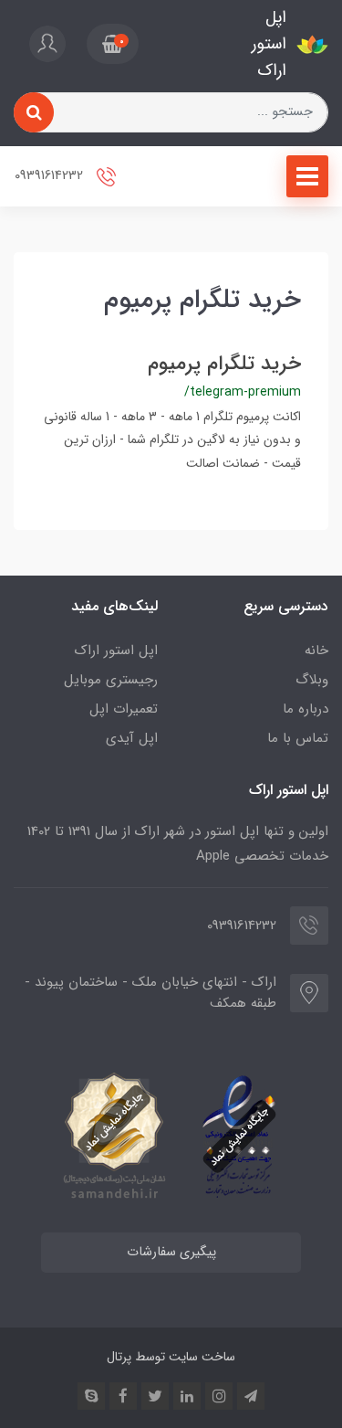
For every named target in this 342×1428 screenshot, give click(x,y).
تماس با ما (297, 738)
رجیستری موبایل (111, 680)
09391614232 (51, 176)
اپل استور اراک (116, 650)
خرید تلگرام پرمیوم (224, 363)
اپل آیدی (132, 738)
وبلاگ (311, 680)
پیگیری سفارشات (171, 1252)
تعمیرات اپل (123, 709)
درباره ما (305, 709)
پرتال (119, 1357)
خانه (316, 650)
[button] (113, 44)
